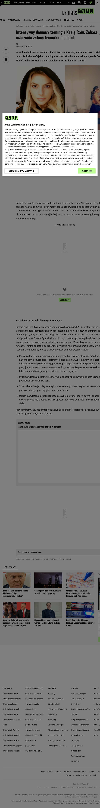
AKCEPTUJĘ (87, 171)
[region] (50, 144)
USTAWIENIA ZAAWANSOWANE (21, 171)
